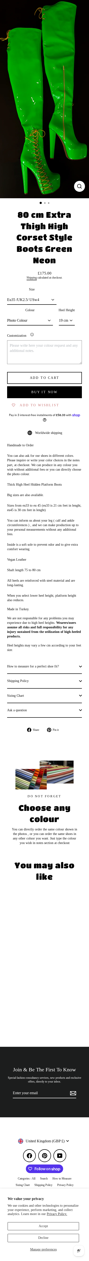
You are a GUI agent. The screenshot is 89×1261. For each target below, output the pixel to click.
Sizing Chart (15, 695)
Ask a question (17, 710)
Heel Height (67, 310)
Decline (43, 1238)
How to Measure (61, 1178)
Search (44, 1178)
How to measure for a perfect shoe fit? (33, 666)
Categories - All (26, 1178)
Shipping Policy (18, 681)
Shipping (32, 277)
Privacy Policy (65, 1185)
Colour (30, 310)
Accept (43, 1226)
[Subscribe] (72, 1093)
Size (32, 289)
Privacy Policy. (57, 1214)
